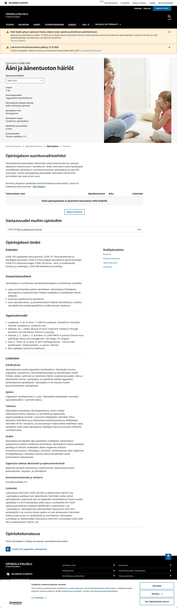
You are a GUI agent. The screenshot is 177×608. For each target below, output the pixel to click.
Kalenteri (23, 24)
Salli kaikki (156, 586)
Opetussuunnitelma (15, 75)
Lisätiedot (107, 267)
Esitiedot (107, 254)
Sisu (85, 24)
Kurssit (72, 24)
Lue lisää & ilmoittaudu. (91, 50)
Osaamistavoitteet (111, 258)
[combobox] (25, 80)
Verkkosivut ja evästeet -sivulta (75, 591)
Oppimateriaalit (110, 262)
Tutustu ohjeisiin (18, 40)
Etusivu (10, 24)
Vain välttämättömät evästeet (157, 602)
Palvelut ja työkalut (106, 24)
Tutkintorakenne (54, 24)
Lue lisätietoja (37, 598)
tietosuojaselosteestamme (106, 591)
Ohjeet (36, 24)
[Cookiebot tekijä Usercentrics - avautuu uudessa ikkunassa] (15, 603)
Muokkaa (155, 594)
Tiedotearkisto (68, 571)
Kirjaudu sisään (162, 8)
